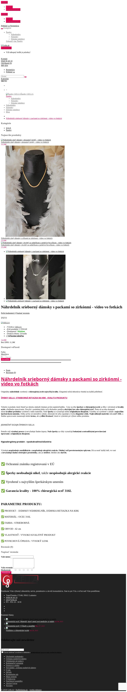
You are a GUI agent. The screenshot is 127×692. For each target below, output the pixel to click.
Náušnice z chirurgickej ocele (17, 630)
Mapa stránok (11, 677)
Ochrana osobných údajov (16, 659)
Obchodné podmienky (14, 656)
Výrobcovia (10, 679)
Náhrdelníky (16, 34)
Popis (8, 370)
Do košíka (5, 359)
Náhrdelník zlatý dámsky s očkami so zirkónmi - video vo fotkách (26, 238)
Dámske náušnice (18, 39)
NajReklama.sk (22, 690)
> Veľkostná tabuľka (15, 336)
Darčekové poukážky (14, 681)
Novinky (9, 686)
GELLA (18, 327)
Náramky (14, 37)
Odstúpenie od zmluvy (15, 661)
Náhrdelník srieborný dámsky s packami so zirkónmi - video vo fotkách (34, 118)
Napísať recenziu (23, 313)
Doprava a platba (12, 665)
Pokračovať (6, 573)
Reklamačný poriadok (14, 663)
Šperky (9, 32)
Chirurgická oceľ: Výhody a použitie (20, 626)
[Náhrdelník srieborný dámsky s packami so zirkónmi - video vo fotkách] (35, 251)
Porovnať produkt (31, 362)
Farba (3, 352)
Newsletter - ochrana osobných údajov (21, 668)
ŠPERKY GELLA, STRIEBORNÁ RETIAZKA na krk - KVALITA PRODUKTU (34, 397)
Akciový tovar (11, 683)
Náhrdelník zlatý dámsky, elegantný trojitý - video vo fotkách (25, 142)
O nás (8, 670)
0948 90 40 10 (11, 598)
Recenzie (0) (11, 372)
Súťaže (9, 672)
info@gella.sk (11, 600)
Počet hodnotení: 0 (8, 313)
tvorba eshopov (36, 690)
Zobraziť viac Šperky (14, 41)
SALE (8, 128)
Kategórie (5, 79)
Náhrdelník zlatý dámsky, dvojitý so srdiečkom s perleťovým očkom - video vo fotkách (35, 245)
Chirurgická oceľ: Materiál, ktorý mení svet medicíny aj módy (30, 621)
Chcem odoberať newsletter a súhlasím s (32, 652)
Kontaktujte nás (12, 674)
